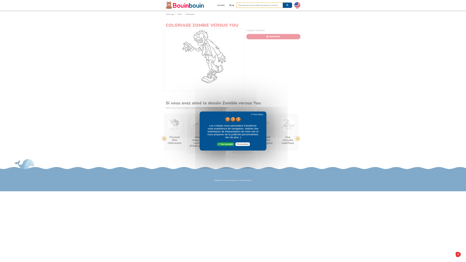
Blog (231, 5)
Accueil (221, 5)
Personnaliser (243, 144)
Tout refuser (258, 114)
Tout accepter (226, 144)
